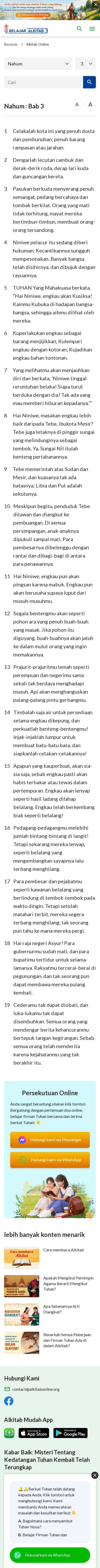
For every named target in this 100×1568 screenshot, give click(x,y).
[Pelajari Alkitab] (28, 29)
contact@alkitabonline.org (35, 1389)
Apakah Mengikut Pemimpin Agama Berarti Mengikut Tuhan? (68, 1283)
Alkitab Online (37, 44)
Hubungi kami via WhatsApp (47, 1555)
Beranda (10, 44)
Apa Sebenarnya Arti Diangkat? (61, 1309)
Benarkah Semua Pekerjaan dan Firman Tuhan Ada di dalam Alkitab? (67, 1340)
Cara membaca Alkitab (63, 1249)
